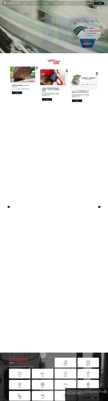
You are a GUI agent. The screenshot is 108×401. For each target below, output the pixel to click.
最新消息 (56, 3)
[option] (54, 26)
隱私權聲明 (84, 393)
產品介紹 (45, 3)
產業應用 (35, 3)
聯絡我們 (67, 3)
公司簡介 (24, 3)
